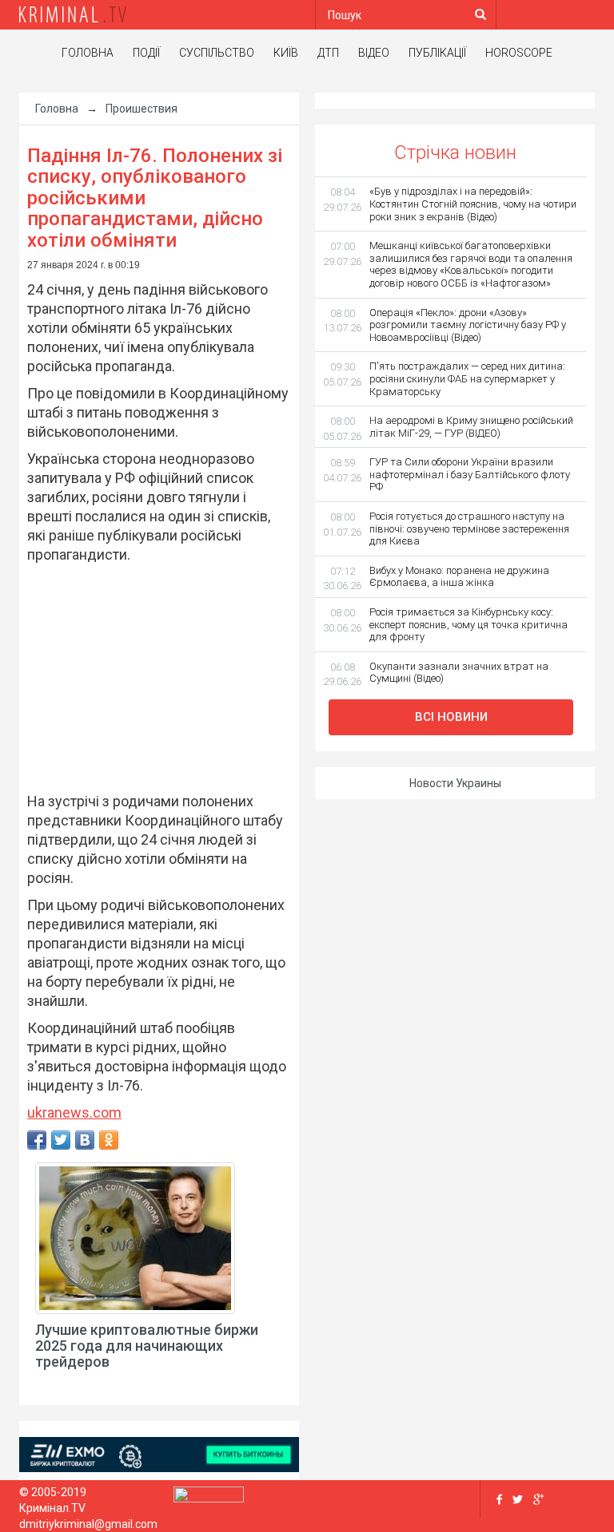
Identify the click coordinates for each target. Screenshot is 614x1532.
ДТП (328, 52)
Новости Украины (455, 783)
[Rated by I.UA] (208, 1497)
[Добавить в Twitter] (60, 1140)
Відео (373, 52)
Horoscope (518, 52)
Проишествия (141, 108)
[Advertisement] (151, 675)
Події (146, 52)
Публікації (437, 52)
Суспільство (216, 52)
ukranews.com (74, 1112)
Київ (285, 52)
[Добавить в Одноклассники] (108, 1140)
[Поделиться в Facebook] (36, 1140)
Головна (88, 52)
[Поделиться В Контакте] (84, 1140)
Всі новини (451, 717)
